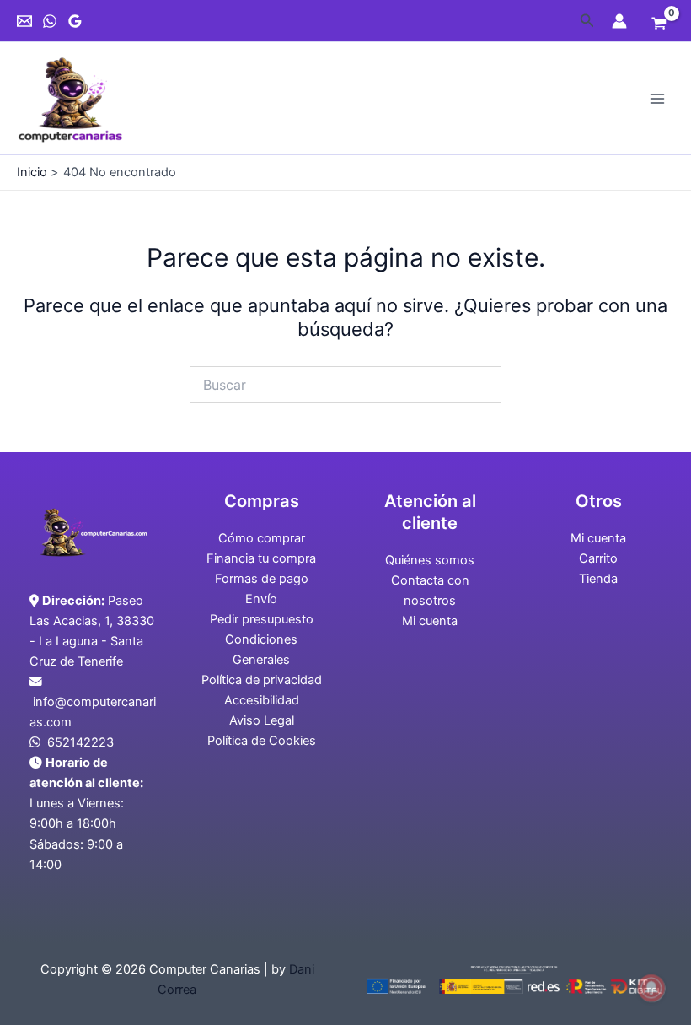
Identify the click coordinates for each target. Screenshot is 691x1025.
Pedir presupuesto (261, 619)
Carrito (598, 558)
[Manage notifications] (651, 987)
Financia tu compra (261, 558)
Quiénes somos (429, 560)
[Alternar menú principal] (657, 98)
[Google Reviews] (75, 21)
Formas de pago (261, 578)
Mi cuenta (430, 620)
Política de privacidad (261, 680)
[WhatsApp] (49, 21)
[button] (587, 20)
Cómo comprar (261, 538)
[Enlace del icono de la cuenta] (619, 21)
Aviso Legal (261, 720)
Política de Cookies (261, 740)
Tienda (598, 578)
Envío (261, 599)
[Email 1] (24, 21)
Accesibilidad (261, 700)
